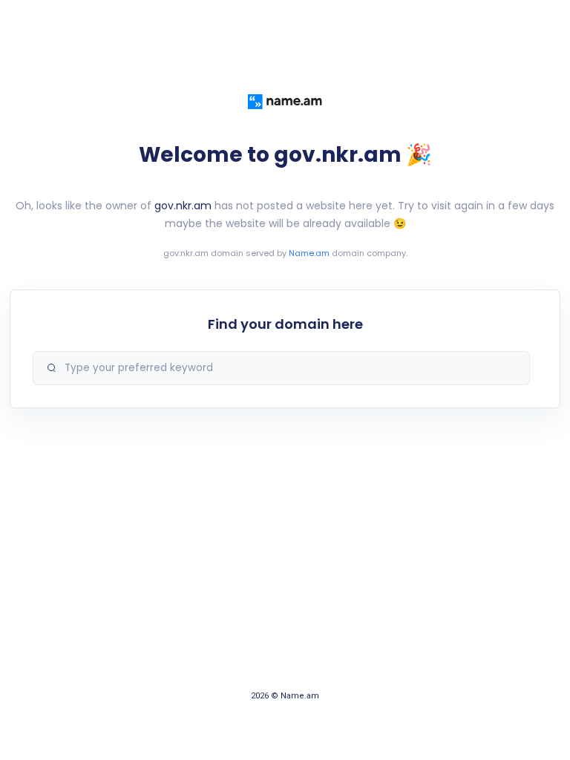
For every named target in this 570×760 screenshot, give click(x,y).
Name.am (309, 253)
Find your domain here (285, 324)
